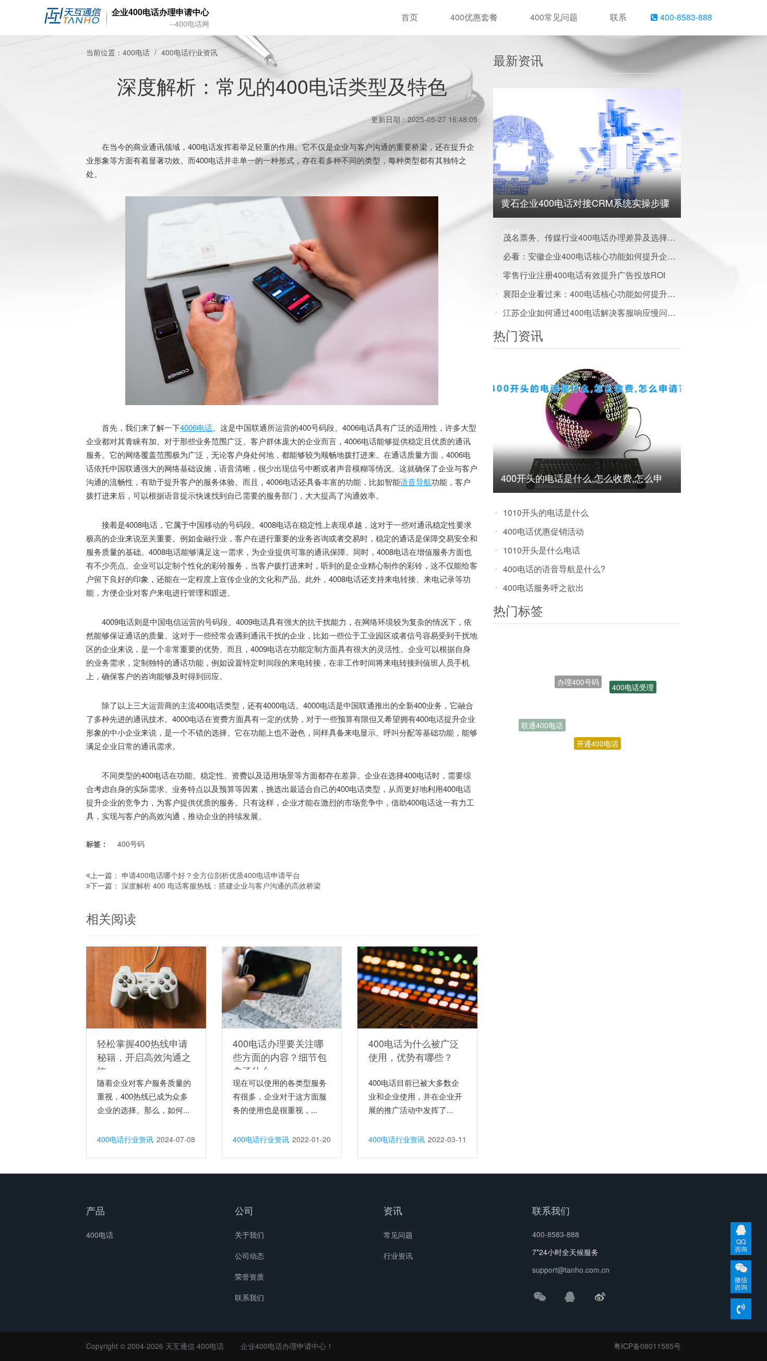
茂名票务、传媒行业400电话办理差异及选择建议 (592, 237)
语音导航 (416, 481)
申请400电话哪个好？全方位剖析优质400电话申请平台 (211, 875)
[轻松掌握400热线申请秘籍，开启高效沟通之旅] (146, 986)
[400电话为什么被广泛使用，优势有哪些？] (417, 986)
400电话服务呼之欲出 (543, 588)
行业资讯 (398, 1255)
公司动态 (249, 1255)
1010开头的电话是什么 (546, 512)
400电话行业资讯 (189, 52)
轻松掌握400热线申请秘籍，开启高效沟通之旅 (144, 1056)
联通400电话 (542, 712)
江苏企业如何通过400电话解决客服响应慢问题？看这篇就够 (592, 312)
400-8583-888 (685, 17)
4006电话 (196, 427)
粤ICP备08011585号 (647, 1346)
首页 (409, 17)
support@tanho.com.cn (570, 1269)
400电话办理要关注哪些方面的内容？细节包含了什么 (280, 1056)
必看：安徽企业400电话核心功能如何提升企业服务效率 (592, 256)
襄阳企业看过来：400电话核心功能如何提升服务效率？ (592, 294)
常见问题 (398, 1234)
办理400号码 (578, 657)
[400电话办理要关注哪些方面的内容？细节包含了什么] (282, 986)
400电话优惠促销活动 (543, 531)
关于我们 (249, 1234)
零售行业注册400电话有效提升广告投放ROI (584, 275)
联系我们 (249, 1297)
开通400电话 (597, 717)
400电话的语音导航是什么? (554, 569)
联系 (618, 17)
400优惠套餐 (474, 17)
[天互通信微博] (600, 1296)
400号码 (131, 843)
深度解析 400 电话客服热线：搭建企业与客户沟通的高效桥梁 (221, 885)
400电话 (136, 52)
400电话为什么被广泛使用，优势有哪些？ (413, 1049)
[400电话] (72, 17)
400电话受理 (633, 677)
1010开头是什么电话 (541, 550)
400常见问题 (554, 17)
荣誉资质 (249, 1276)
